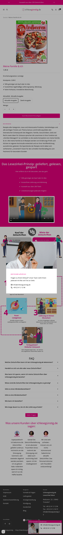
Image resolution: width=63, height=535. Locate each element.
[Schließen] (54, 243)
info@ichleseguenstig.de (21, 285)
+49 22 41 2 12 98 (19, 287)
